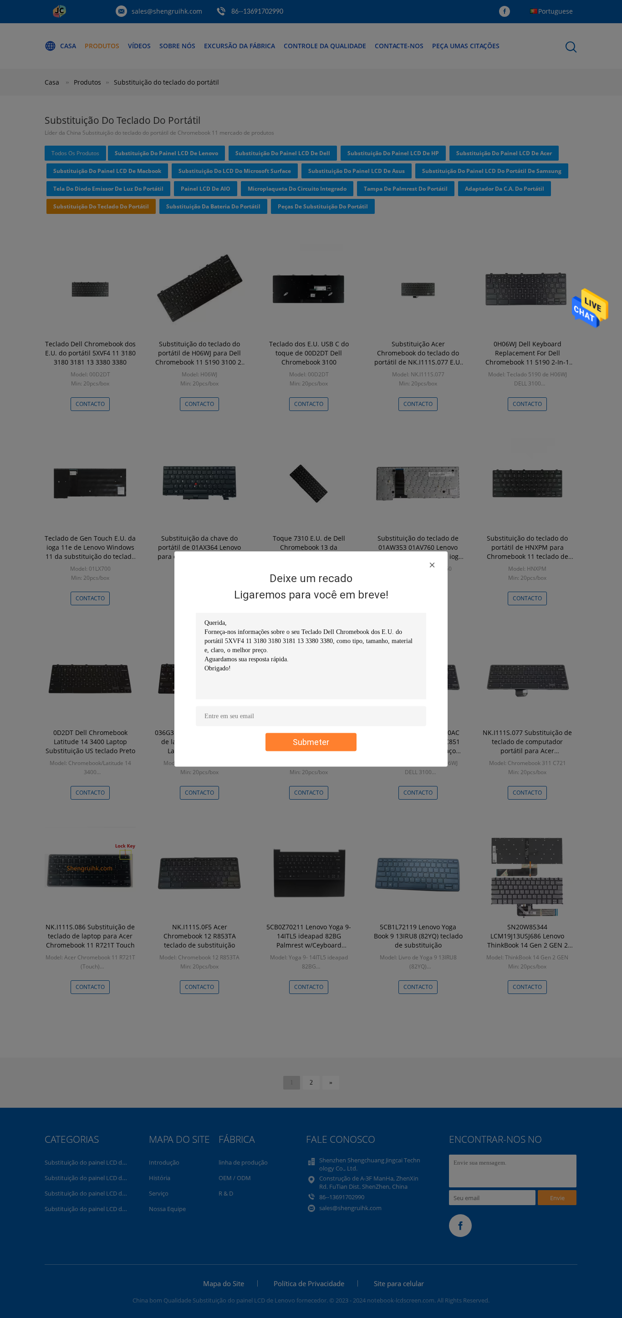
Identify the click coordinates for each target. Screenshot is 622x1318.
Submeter (311, 742)
